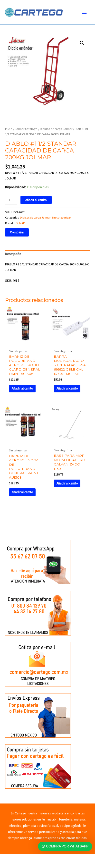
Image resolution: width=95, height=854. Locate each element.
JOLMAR (19, 223)
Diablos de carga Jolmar (56, 129)
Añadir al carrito (36, 200)
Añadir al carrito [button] (22, 388)
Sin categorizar (61, 217)
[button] (82, 43)
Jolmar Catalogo (26, 129)
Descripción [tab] (13, 254)
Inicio (8, 129)
